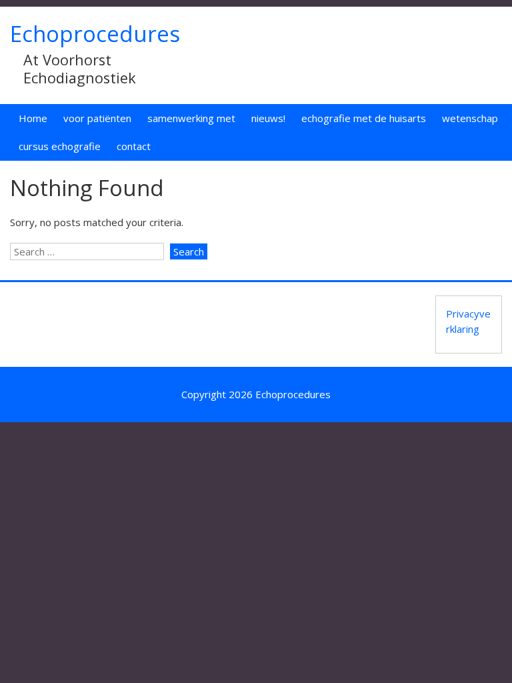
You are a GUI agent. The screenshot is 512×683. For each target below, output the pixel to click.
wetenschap (470, 118)
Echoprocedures (95, 34)
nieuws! (268, 118)
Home (33, 118)
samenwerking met (191, 118)
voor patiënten (97, 118)
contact (134, 146)
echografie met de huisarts (363, 118)
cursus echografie (60, 146)
